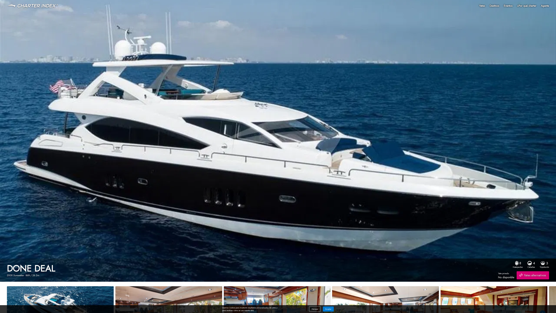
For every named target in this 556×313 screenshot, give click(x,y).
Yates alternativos (535, 275)
